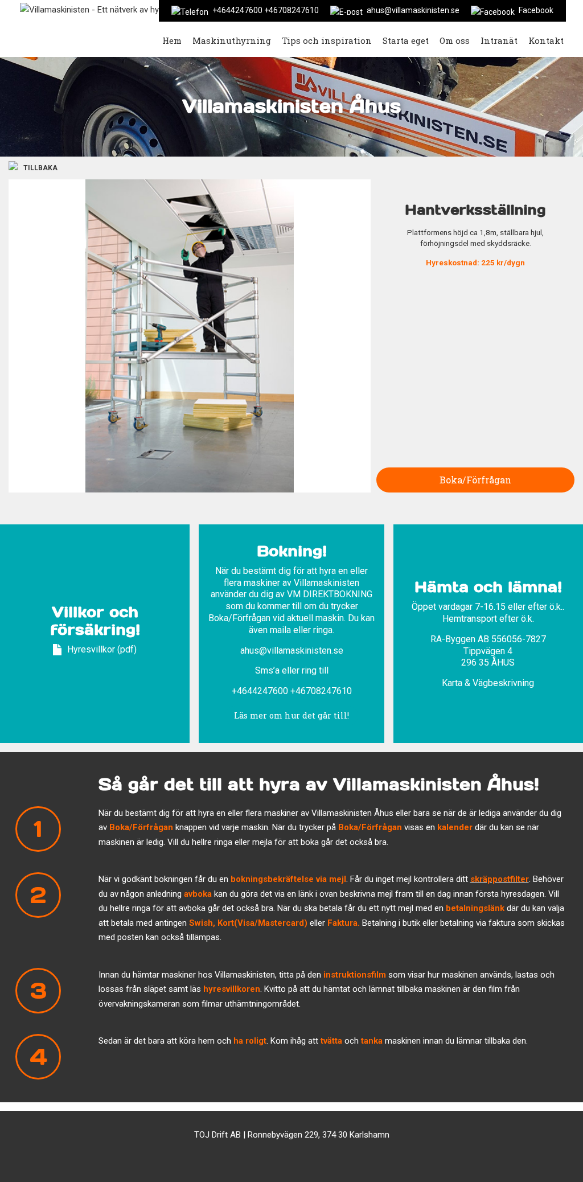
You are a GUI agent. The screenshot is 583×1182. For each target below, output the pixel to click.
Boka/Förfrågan (475, 480)
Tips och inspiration (327, 40)
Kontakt (546, 40)
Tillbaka (40, 168)
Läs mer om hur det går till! (291, 715)
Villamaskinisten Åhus (291, 106)
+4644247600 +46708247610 (265, 10)
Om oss (455, 40)
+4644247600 (260, 691)
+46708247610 (321, 691)
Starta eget (406, 40)
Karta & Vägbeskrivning (488, 683)
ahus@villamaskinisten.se (413, 10)
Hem (172, 40)
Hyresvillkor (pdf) (102, 649)
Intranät (499, 40)
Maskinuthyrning (231, 40)
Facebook (536, 10)
